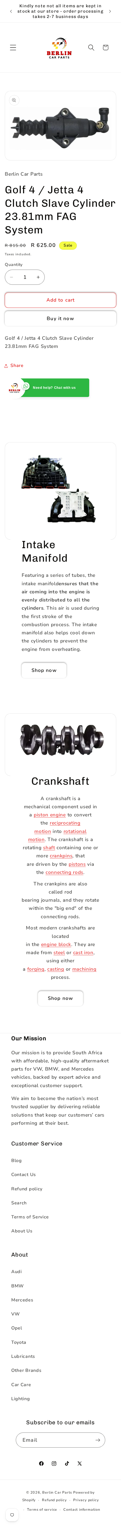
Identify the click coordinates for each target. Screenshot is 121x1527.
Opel (16, 1328)
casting (55, 969)
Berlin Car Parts (57, 1492)
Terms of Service (30, 1217)
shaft (49, 847)
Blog (16, 1161)
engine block (56, 944)
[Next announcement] (110, 11)
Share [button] (16, 365)
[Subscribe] (98, 1440)
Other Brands (26, 1370)
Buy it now (60, 318)
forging (35, 969)
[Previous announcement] (11, 11)
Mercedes (22, 1300)
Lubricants (23, 1356)
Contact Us (23, 1175)
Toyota (18, 1342)
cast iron (83, 952)
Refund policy (26, 1189)
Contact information (81, 1509)
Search (19, 1203)
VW (15, 1314)
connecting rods (64, 872)
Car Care (21, 1385)
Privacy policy (86, 1500)
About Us (22, 1231)
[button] (13, 47)
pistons (77, 864)
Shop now (44, 670)
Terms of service (42, 1509)
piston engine (50, 815)
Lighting (20, 1399)
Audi (16, 1272)
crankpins (61, 856)
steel (59, 952)
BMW (17, 1286)
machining (84, 969)
